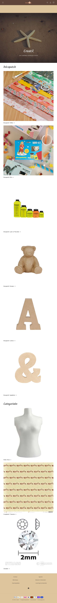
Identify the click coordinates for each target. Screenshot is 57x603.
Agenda (41, 576)
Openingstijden (16, 583)
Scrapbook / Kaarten (9, 514)
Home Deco (6, 460)
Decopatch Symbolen (9, 395)
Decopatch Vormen (8, 286)
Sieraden (5, 569)
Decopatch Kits (7, 177)
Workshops (15, 580)
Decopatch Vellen (8, 123)
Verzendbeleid (33, 599)
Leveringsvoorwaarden (41, 583)
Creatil (17, 599)
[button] (2, 2)
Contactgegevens (41, 599)
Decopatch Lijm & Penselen (11, 232)
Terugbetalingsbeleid (24, 599)
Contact (15, 576)
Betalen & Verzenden (41, 580)
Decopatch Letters (8, 341)
